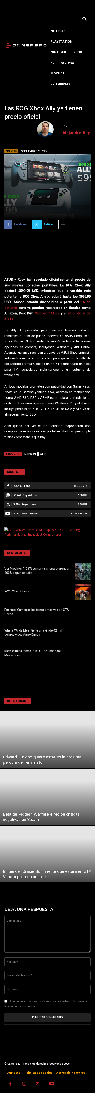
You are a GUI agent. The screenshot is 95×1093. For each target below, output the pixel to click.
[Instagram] (24, 1084)
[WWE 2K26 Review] (83, 592)
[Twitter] (38, 1084)
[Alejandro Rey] (50, 129)
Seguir (82, 495)
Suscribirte (79, 513)
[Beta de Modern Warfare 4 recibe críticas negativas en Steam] (47, 797)
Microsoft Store (47, 313)
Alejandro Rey (76, 132)
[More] (63, 224)
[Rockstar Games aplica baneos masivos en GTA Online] (83, 613)
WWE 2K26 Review (17, 591)
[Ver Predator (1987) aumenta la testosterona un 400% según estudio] (83, 571)
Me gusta (80, 485)
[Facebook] (10, 1084)
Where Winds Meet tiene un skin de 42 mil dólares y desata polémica (33, 632)
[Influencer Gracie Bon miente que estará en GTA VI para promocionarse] (47, 854)
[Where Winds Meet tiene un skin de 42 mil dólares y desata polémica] (83, 633)
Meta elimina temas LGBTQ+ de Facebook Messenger (32, 653)
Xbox (43, 453)
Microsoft (30, 453)
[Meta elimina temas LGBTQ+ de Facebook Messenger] (83, 654)
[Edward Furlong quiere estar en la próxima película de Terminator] (47, 739)
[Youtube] (52, 1084)
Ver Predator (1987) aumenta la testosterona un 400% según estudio (37, 570)
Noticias (11, 150)
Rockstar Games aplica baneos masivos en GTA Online (36, 612)
